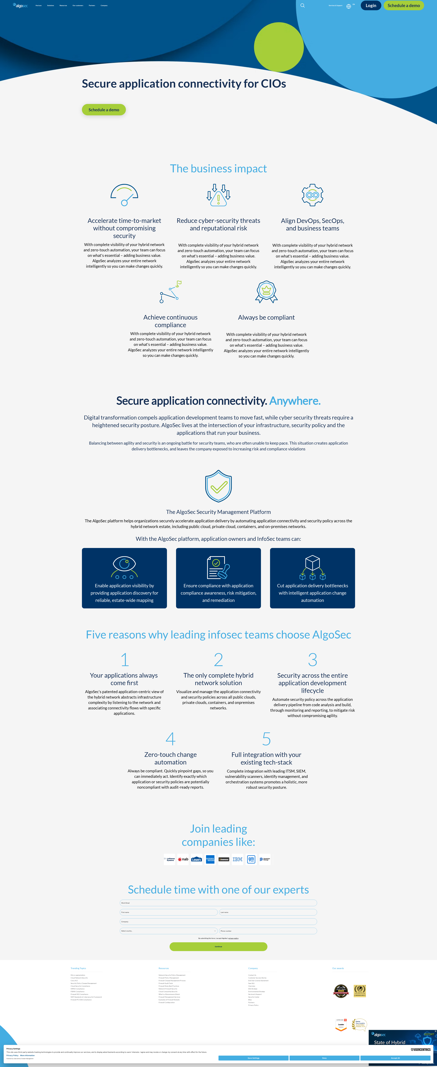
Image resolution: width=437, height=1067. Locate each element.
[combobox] (169, 931)
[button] (38, 5)
